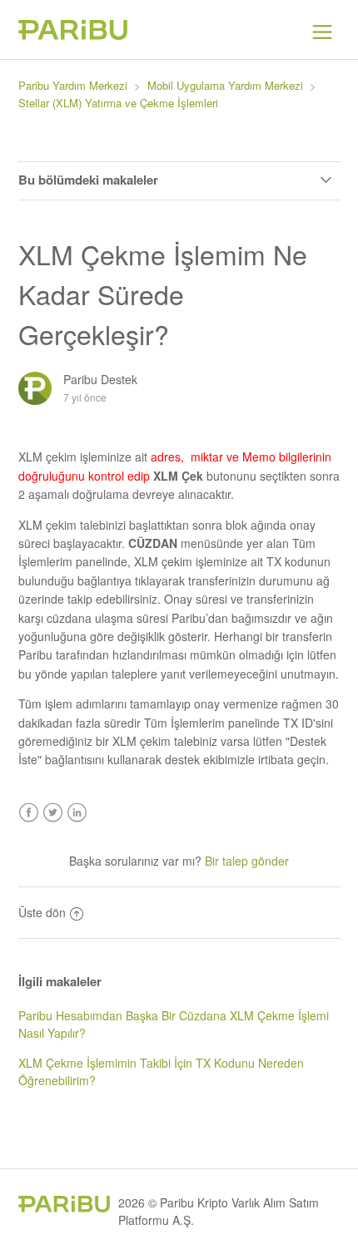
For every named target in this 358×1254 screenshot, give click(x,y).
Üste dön (42, 912)
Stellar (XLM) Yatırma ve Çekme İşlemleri (118, 103)
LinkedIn (77, 812)
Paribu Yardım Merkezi (72, 85)
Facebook (28, 812)
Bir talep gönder (247, 860)
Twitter (52, 812)
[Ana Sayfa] (72, 35)
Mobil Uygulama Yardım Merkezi (225, 85)
